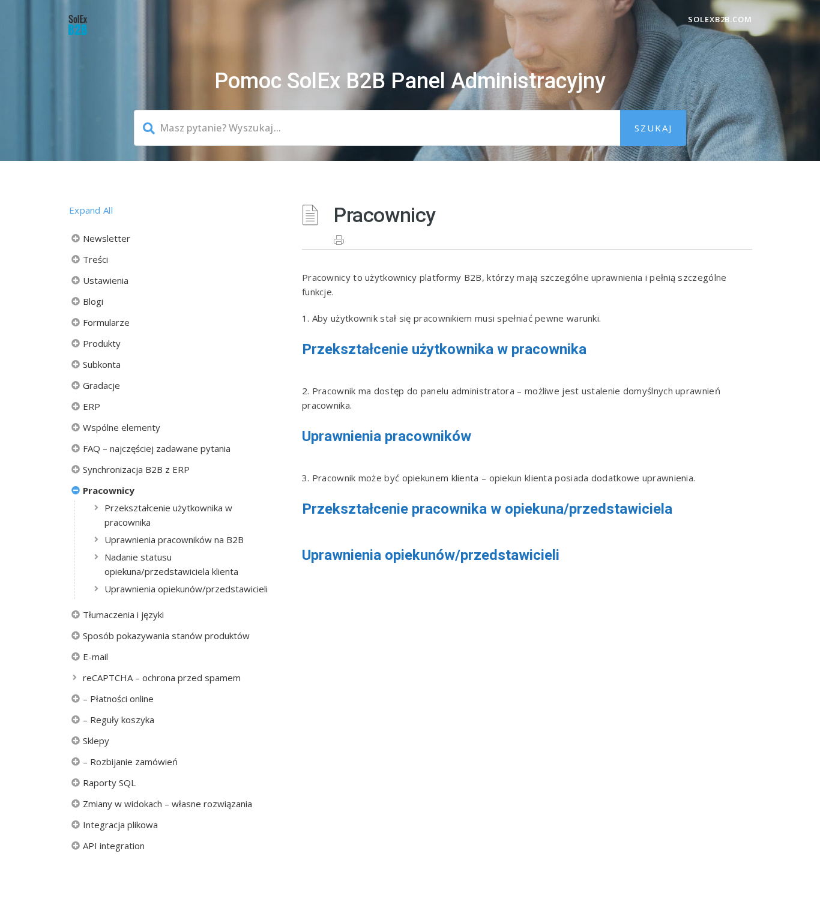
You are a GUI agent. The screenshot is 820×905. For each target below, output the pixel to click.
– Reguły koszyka (118, 720)
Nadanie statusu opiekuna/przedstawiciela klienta (171, 564)
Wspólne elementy (121, 427)
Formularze (106, 322)
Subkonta (102, 364)
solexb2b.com (720, 19)
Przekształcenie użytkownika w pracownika (168, 515)
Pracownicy (108, 490)
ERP (91, 406)
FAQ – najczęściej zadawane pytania (157, 448)
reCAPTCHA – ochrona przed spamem (162, 678)
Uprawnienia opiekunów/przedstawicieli (186, 589)
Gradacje (101, 385)
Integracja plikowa (120, 825)
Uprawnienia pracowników (386, 436)
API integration (114, 846)
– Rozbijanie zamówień (130, 762)
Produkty (102, 343)
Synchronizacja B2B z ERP (136, 469)
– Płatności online (118, 699)
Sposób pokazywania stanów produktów (166, 636)
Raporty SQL (109, 783)
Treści (95, 259)
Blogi (93, 301)
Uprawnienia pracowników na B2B (174, 540)
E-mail (95, 657)
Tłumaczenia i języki (123, 615)
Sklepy (96, 741)
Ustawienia (105, 280)
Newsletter (106, 238)
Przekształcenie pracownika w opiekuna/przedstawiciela (487, 509)
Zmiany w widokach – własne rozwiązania (167, 804)
